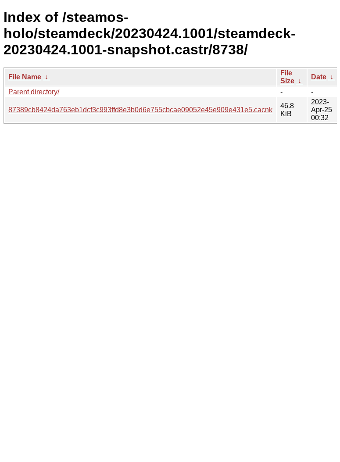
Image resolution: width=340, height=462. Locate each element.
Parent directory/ (33, 92)
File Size (287, 77)
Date (318, 77)
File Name (24, 77)
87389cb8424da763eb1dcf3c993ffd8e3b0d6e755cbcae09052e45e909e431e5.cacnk (140, 110)
